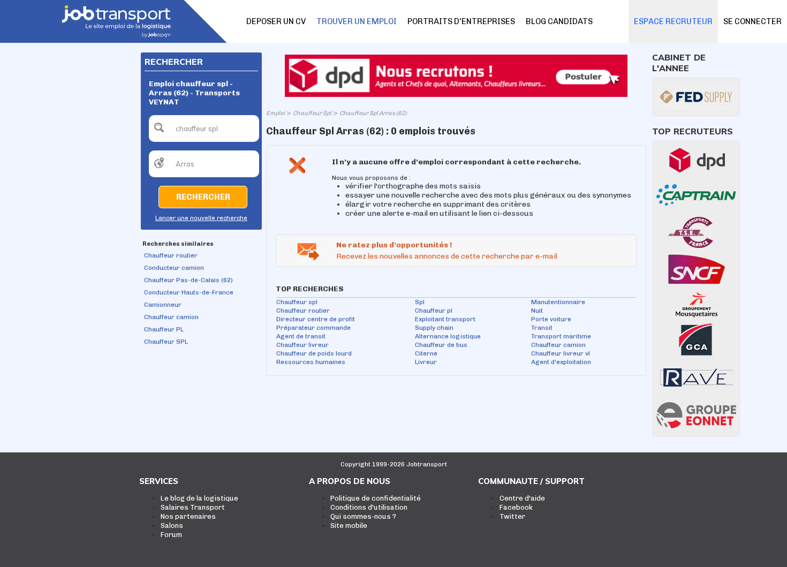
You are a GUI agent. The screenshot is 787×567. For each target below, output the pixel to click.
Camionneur (162, 304)
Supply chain (434, 327)
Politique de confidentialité (375, 498)
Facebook (516, 507)
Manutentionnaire (558, 302)
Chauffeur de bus (441, 345)
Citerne (426, 353)
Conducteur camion (174, 267)
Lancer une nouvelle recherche (201, 218)
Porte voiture (551, 319)
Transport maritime (561, 336)
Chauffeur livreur (302, 345)
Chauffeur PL (164, 329)
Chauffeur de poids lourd (314, 353)
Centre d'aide (522, 498)
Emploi (275, 113)
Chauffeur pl (433, 310)
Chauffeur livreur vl (560, 353)
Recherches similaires (178, 243)
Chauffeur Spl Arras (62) (373, 113)
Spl (420, 302)
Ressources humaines (310, 362)
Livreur (426, 362)
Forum (171, 535)
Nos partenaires (188, 516)
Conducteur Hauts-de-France (188, 292)
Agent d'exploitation (561, 362)
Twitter (512, 516)
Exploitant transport (445, 319)
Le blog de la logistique (199, 498)
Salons (172, 525)
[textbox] (204, 128)
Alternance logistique (448, 336)
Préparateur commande (313, 327)
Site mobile (348, 525)
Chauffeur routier (171, 255)
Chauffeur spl (296, 302)
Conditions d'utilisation (368, 507)
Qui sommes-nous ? (363, 516)
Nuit (537, 310)
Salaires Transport (193, 507)
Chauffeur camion (171, 317)
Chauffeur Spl (312, 113)
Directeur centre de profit (315, 319)
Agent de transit (301, 336)
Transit (542, 327)
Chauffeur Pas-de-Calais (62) (188, 280)
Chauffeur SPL (166, 341)
